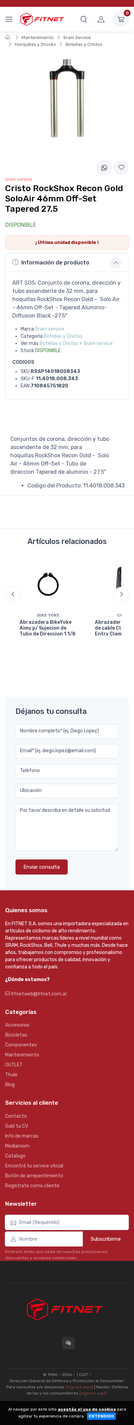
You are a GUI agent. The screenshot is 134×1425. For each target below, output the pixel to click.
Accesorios (17, 1025)
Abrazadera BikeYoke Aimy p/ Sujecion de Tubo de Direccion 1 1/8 (48, 628)
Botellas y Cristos (84, 44)
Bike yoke (48, 615)
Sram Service (77, 37)
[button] (84, 19)
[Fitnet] (42, 19)
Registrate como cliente (32, 1186)
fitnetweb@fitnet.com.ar (38, 994)
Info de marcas (21, 1136)
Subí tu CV (16, 1126)
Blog (10, 1085)
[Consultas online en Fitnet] (68, 1343)
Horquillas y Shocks (35, 44)
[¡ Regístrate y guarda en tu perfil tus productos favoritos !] (121, 167)
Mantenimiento (38, 37)
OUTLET (14, 1065)
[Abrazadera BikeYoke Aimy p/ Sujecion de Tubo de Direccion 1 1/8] (48, 583)
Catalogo (15, 1156)
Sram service (49, 329)
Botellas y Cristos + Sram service (76, 343)
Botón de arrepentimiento (34, 1176)
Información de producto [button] (55, 262)
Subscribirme (106, 1239)
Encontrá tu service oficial (34, 1166)
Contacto (16, 1116)
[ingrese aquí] (79, 1387)
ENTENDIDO (101, 1416)
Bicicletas (16, 1035)
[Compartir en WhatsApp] (104, 167)
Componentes (21, 1045)
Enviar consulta (41, 867)
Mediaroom (17, 1146)
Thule (11, 1075)
